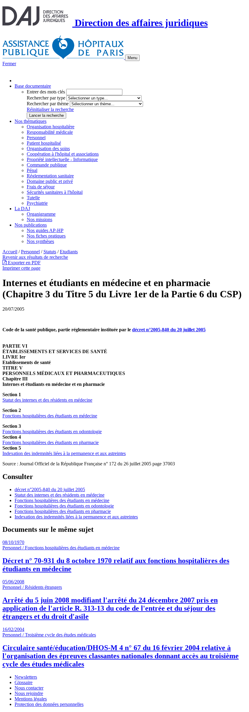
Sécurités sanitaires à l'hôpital (55, 192)
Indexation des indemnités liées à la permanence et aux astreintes (64, 453)
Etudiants (69, 251)
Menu (132, 58)
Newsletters (26, 677)
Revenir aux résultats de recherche (35, 257)
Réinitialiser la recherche (50, 109)
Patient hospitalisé (44, 143)
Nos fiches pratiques (46, 235)
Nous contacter (29, 687)
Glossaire (23, 682)
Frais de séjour (41, 186)
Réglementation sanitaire (50, 175)
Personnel (36, 137)
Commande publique (47, 164)
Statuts (49, 251)
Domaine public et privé (50, 181)
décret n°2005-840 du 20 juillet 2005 (169, 329)
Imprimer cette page (21, 268)
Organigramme (41, 214)
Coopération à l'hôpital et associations (63, 154)
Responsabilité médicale (50, 132)
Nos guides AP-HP (45, 230)
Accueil (9, 251)
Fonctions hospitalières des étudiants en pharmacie (50, 442)
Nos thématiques (30, 121)
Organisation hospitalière (50, 126)
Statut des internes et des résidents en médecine (47, 400)
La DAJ (22, 208)
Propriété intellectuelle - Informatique (62, 159)
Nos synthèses (40, 241)
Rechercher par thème (48, 103)
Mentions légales (31, 698)
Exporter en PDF (24, 262)
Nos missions (39, 219)
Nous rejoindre (29, 693)
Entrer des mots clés (46, 91)
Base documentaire (33, 86)
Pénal (32, 170)
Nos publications (31, 225)
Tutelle (33, 197)
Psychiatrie (37, 203)
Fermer (9, 63)
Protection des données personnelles (49, 704)
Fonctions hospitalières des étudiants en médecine (49, 415)
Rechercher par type (46, 97)
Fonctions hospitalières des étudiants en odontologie (52, 431)
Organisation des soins (48, 148)
